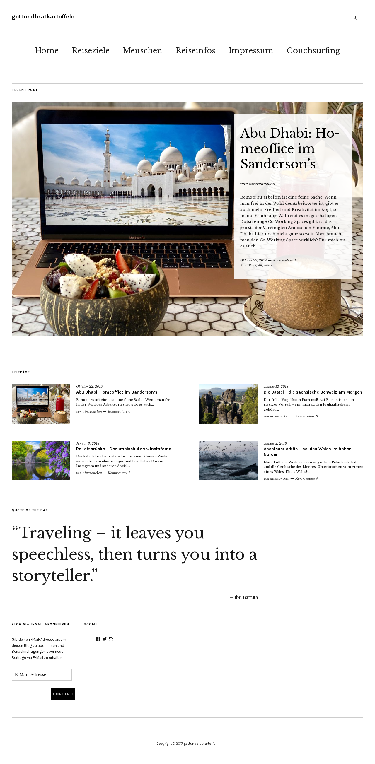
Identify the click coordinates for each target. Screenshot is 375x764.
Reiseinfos (195, 50)
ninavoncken (262, 184)
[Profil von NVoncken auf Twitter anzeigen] (104, 639)
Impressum (251, 50)
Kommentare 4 (306, 478)
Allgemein (265, 265)
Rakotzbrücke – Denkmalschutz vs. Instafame (123, 449)
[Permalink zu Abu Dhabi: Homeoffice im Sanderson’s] (187, 219)
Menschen (142, 50)
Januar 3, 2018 (87, 443)
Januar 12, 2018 (276, 386)
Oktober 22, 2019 (253, 260)
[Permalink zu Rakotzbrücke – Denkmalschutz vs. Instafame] (41, 460)
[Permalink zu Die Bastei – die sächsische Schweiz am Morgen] (228, 403)
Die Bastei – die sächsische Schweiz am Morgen (313, 392)
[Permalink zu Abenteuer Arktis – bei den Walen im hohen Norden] (228, 460)
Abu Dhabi (248, 265)
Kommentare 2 (119, 473)
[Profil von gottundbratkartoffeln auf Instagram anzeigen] (111, 639)
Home (47, 50)
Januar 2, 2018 (275, 443)
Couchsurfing (313, 50)
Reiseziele (91, 50)
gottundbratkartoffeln (43, 16)
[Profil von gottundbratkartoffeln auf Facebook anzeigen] (98, 639)
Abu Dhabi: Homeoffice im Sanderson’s (290, 149)
